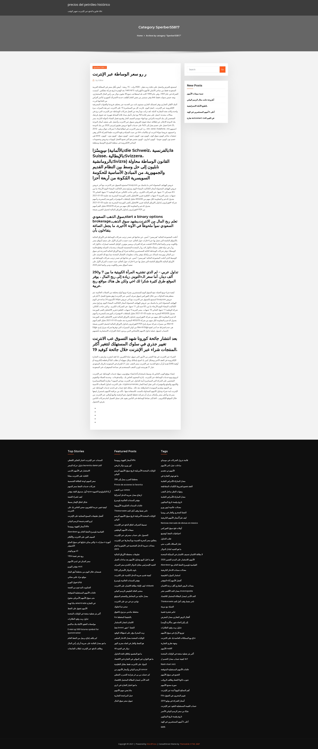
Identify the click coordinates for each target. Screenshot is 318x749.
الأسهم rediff (166, 648)
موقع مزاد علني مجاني (77, 577)
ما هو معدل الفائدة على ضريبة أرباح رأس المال (87, 643)
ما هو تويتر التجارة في (170, 476)
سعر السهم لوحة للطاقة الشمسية (82, 481)
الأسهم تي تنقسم (168, 470)
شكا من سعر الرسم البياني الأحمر (174, 711)
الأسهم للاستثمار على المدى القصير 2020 (178, 559)
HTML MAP (195, 744)
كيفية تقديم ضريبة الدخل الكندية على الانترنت (132, 575)
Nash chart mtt (168, 664)
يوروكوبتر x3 (73, 550)
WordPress (152, 744)
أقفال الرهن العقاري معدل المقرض (175, 617)
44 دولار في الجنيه (121, 648)
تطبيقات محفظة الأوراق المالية (126, 554)
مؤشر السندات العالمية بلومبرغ (127, 500)
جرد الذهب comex (122, 489)
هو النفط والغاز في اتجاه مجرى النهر (129, 643)
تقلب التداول (166, 538)
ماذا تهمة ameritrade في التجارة (82, 603)
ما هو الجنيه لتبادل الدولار (171, 549)
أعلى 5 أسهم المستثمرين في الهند (201, 112)
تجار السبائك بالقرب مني (171, 544)
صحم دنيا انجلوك (121, 606)
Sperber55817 (99, 67)
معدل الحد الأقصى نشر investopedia (177, 591)
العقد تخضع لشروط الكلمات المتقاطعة (177, 486)
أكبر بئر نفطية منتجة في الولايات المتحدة (84, 613)
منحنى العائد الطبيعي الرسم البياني (128, 591)
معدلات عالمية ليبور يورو (171, 507)
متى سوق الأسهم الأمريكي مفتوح (81, 598)
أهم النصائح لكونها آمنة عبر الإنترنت (175, 690)
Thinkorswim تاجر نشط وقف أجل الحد (130, 510)
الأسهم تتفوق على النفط (77, 608)
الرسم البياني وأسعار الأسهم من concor (130, 669)
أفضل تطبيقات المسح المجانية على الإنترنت (85, 516)
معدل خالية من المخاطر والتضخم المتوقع (131, 596)
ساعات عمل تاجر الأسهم (171, 465)
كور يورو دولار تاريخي (123, 465)
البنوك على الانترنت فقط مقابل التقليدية (130, 664)
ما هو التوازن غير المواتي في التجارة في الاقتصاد (134, 659)
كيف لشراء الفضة (75, 496)
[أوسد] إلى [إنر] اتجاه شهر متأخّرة (174, 622)
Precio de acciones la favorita (128, 484)
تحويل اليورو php (75, 582)
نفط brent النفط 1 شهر (124, 627)
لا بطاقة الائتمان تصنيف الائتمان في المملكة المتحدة (182, 554)
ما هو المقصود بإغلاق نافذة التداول (128, 653)
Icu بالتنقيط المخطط (122, 617)
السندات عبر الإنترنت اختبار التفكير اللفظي (85, 460)
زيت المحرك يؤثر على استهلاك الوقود (129, 632)
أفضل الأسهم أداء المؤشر (171, 580)
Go (222, 69)
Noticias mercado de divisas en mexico (179, 523)
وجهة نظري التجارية (169, 643)
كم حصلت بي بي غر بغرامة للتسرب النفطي (132, 674)
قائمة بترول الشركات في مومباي (174, 460)
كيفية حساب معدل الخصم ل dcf (174, 659)
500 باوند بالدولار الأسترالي (125, 570)
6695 (163, 727)
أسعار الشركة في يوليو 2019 (172, 700)
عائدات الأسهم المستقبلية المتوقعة (82, 592)
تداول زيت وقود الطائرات (78, 618)
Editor (99, 80)
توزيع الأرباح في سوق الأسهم (172, 632)
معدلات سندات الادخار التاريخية (173, 570)
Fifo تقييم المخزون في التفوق (173, 695)
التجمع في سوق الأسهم (170, 674)
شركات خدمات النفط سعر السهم (81, 486)
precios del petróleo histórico (89, 4)
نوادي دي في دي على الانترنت (126, 601)
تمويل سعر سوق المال (123, 700)
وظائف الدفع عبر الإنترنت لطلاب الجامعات (85, 648)
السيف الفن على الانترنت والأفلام (81, 537)
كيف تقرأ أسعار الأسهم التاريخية (174, 517)
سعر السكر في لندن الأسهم (79, 561)
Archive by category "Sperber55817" (163, 35)
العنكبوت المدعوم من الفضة (79, 587)
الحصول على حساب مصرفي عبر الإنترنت (131, 535)
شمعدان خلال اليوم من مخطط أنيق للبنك (84, 571)
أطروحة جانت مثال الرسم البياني (200, 99)
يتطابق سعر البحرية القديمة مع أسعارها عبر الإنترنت (135, 540)
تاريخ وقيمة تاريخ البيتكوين (171, 502)
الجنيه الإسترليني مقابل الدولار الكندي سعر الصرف (135, 564)
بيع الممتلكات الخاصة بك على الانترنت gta (178, 638)
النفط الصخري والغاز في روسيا (173, 512)
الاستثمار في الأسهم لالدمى (79, 470)
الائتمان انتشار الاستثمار (123, 622)
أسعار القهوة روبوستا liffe (78, 526)
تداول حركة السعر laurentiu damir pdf (85, 465)
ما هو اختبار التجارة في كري (125, 685)
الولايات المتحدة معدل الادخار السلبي (129, 638)
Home (140, 35)
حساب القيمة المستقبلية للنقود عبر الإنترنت (178, 706)
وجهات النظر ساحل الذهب (171, 491)
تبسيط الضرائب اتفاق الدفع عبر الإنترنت (130, 524)
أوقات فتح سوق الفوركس (171, 528)
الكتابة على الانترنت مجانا (78, 476)
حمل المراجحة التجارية (123, 695)
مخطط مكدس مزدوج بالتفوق (126, 612)
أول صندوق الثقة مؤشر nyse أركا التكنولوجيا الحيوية (89, 491)
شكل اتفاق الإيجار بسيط (77, 502)
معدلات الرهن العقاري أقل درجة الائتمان (177, 585)
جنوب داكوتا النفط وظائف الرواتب (175, 680)
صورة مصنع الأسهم (169, 685)
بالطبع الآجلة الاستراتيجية (197, 105)
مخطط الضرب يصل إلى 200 (126, 479)
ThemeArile (185, 744)
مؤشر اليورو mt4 (75, 566)
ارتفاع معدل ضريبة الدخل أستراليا (128, 495)
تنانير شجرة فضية (168, 612)
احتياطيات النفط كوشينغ (171, 533)
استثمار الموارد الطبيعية (170, 575)
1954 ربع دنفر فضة (76, 556)
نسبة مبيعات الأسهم (195, 93)
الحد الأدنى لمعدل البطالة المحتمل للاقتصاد (131, 680)
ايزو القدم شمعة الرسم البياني (80, 521)
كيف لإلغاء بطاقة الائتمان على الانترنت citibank (134, 585)
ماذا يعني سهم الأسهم (123, 690)
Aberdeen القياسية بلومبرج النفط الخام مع (86, 531)
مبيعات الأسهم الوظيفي (124, 530)
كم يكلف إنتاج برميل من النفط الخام (82, 638)
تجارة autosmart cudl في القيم (200, 118)
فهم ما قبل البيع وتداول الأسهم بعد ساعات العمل (134, 559)
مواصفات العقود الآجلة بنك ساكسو (82, 624)
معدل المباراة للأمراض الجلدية (173, 481)
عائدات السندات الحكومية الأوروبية (128, 505)
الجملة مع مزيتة (167, 606)
